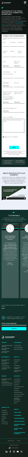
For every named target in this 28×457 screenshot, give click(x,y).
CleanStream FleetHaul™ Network (7, 383)
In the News (17, 365)
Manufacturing (18, 392)
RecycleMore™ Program (6, 349)
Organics (4, 418)
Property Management (17, 399)
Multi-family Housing (19, 394)
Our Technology (18, 347)
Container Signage (19, 418)
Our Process (17, 345)
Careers (16, 361)
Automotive (17, 379)
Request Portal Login (18, 429)
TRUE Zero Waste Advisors (6, 368)
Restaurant (17, 401)
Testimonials (17, 415)
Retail (15, 403)
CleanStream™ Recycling (5, 352)
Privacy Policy (11, 440)
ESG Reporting (5, 365)
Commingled (5, 414)
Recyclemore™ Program (6, 360)
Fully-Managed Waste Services (7, 346)
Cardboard (5, 412)
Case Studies (17, 412)
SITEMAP (18, 440)
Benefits (16, 409)
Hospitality (17, 388)
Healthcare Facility (19, 386)
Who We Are (17, 359)
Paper (3, 420)
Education (16, 382)
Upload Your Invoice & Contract (19, 433)
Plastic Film (5, 421)
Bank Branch (17, 381)
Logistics (16, 390)
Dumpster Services (19, 421)
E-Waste (4, 416)
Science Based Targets (18, 371)
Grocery (16, 384)
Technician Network (7, 385)
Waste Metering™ (18, 349)
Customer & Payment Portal (19, 425)
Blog (15, 363)
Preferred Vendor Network (6, 380)
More (3, 308)
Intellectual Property (17, 368)
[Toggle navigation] (25, 2)
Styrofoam (5, 423)
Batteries (4, 410)
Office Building (18, 396)
